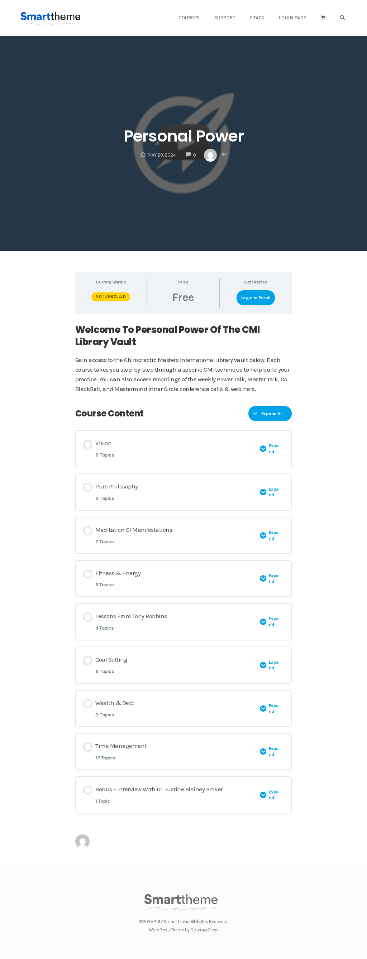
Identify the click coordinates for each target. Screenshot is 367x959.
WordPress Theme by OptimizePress (184, 929)
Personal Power (184, 136)
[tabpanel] (183, 359)
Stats (257, 17)
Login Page (292, 17)
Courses (189, 17)
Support (225, 17)
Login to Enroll (256, 297)
